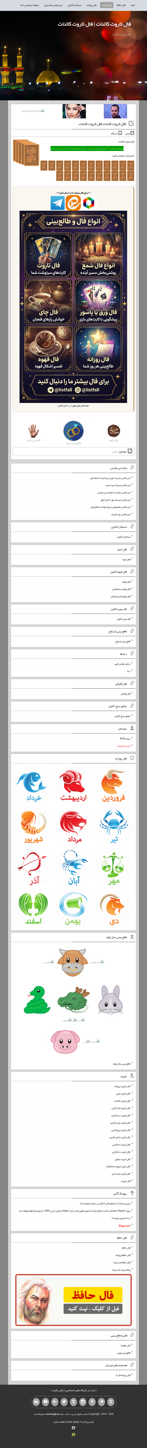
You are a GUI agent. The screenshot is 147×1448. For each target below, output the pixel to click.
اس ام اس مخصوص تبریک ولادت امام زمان (110, 506)
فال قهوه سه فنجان (121, 588)
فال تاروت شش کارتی (120, 1137)
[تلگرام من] (101, 1402)
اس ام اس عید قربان (121, 514)
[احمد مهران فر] (115, 111)
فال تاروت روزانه (122, 1086)
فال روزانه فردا (123, 1375)
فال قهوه (126, 581)
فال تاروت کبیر (123, 1093)
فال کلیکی (126, 693)
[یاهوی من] (110, 1402)
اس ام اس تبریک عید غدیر (118, 485)
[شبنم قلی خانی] (33, 111)
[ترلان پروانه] (74, 111)
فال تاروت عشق (123, 1158)
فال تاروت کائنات (122, 1100)
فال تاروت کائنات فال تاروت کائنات (102, 123)
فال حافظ (121, 5)
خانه (133, 5)
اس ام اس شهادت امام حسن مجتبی (114, 492)
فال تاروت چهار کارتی (120, 1122)
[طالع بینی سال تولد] (73, 1003)
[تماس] (73, 1402)
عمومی (115, 451)
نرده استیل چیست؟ (121, 1217)
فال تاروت (107, 5)
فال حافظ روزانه (123, 1255)
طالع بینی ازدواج (123, 641)
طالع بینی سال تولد (122, 1063)
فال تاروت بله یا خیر (121, 1173)
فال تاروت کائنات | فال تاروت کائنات (94, 23)
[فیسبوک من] (92, 1402)
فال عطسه (126, 1345)
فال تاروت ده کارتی (121, 1151)
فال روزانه (91, 5)
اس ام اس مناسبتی (53, 5)
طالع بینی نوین (124, 1352)
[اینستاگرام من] (82, 1402)
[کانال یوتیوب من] (45, 1402)
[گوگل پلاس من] (54, 1402)
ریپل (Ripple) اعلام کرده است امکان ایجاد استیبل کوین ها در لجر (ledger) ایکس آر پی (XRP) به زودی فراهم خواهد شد (75, 1210)
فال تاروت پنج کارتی (121, 1129)
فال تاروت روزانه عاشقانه (118, 1166)
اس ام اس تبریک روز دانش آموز (115, 499)
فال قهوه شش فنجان (121, 596)
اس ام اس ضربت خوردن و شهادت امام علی (110, 477)
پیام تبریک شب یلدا (121, 1269)
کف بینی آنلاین (124, 618)
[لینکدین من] (36, 1402)
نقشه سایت (59, 1421)
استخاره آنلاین (74, 5)
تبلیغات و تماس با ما (29, 5)
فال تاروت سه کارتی (121, 1115)
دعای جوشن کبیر (122, 663)
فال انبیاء (126, 559)
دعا (129, 671)
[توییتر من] (64, 1402)
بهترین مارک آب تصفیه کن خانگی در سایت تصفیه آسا (105, 1203)
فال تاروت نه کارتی (121, 1144)
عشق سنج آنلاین (123, 715)
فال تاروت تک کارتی (121, 1108)
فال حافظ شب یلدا (122, 1262)
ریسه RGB (125, 738)
